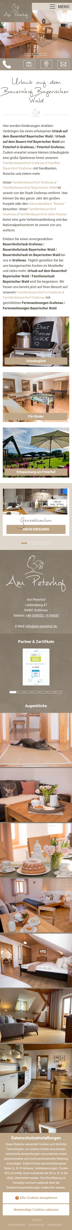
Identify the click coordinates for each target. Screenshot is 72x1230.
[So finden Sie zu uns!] (46, 64)
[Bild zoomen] (36, 740)
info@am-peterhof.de (41, 626)
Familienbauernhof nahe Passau (43, 214)
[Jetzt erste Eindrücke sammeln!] (29, 64)
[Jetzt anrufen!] (7, 64)
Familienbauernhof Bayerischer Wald (30, 187)
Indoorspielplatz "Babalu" (47, 204)
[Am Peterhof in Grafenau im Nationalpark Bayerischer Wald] (16, 11)
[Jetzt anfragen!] (63, 64)
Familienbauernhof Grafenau (24, 163)
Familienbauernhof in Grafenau (39, 292)
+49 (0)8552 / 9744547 (42, 615)
